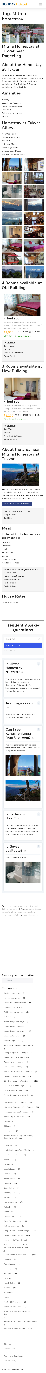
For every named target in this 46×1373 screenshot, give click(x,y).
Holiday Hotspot (16, 1369)
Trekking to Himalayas (14, 1062)
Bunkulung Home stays (14, 1117)
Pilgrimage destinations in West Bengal (18, 1312)
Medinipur (8, 1292)
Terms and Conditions (13, 1356)
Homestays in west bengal (25, 906)
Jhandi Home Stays (12, 1155)
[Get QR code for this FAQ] (22, 672)
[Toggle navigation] (40, 4)
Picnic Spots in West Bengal (16, 1255)
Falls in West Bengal (13, 1090)
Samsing (7, 1183)
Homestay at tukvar (11, 915)
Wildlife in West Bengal (14, 1328)
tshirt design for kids (13, 1007)
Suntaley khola (10, 1202)
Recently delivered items (15, 1003)
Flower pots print (12, 998)
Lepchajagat (9, 1169)
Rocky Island (9, 1178)
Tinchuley (8, 1212)
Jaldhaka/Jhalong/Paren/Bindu (17, 1150)
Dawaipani (8, 1131)
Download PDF (14, 646)
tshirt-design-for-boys (14, 1022)
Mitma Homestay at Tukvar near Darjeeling (20, 51)
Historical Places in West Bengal (18, 1107)
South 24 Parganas (12, 1307)
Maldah (7, 1288)
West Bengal (9, 1040)
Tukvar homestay (10, 909)
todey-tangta (10, 1216)
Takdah (7, 1207)
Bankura (7, 1259)
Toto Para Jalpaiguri (12, 1221)
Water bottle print (12, 1036)
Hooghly (7, 1273)
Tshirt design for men (13, 1012)
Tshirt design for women (15, 1017)
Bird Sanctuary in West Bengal (17, 1081)
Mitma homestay (30, 915)
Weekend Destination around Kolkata (20, 1321)
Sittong (7, 1197)
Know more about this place (17, 504)
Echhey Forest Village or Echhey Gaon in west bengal (18, 1136)
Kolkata (7, 1159)
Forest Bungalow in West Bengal (18, 1095)
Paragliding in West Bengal (16, 1052)
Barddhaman (9, 1264)
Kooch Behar (9, 1283)
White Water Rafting (13, 1067)
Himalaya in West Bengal (15, 1102)
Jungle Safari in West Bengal (17, 1231)
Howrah (7, 1278)
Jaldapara (8, 1145)
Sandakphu (9, 1188)
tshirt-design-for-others (15, 1031)
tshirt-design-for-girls (14, 1026)
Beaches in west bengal (14, 1076)
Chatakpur (8, 1121)
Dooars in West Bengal (14, 1086)
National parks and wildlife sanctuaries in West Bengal (16, 1246)
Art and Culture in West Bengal (18, 1071)
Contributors (9, 1349)
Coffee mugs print (12, 993)
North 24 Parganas (12, 1302)
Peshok (7, 1174)
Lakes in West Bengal (13, 1235)
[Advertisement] (23, 950)
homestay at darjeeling (23, 912)
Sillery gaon (9, 1193)
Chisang (7, 1126)
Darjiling (7, 1269)
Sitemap (7, 1344)
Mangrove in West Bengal (15, 1240)
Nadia (6, 1297)
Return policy (10, 1361)
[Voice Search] (39, 639)
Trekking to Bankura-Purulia (16, 1057)
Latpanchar (9, 1164)
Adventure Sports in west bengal (19, 1045)
